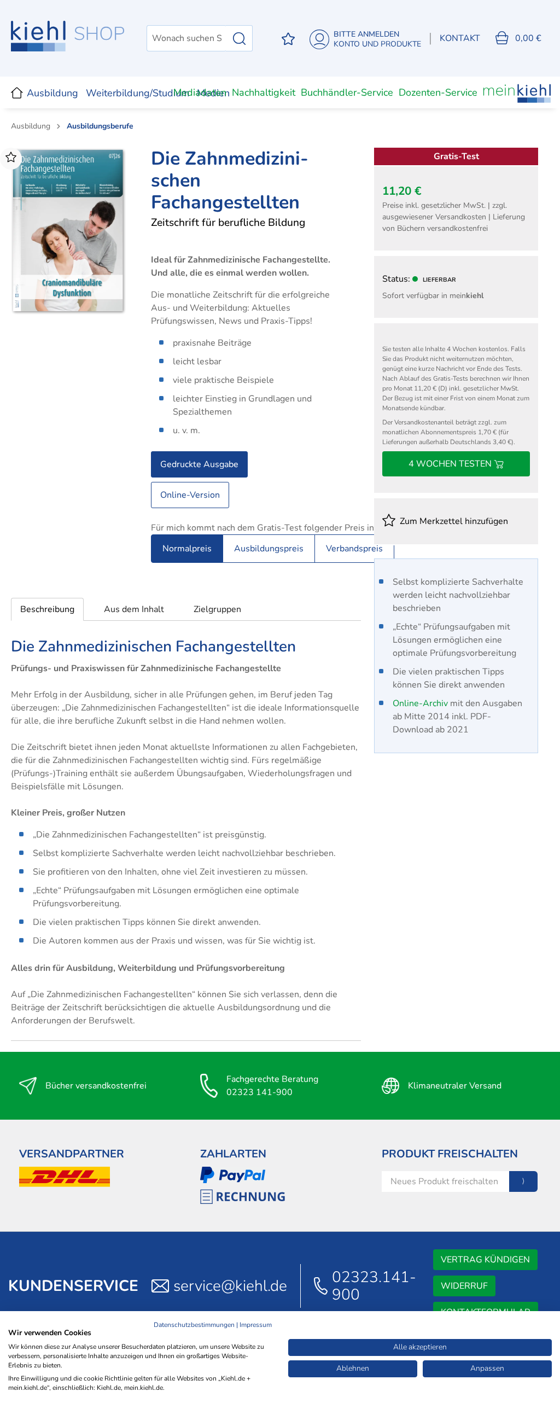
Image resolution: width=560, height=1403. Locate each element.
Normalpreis (187, 549)
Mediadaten (199, 92)
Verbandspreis (354, 549)
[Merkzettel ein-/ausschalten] (11, 159)
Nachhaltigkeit (263, 92)
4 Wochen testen (451, 464)
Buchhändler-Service (347, 92)
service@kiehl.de (230, 1286)
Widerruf (464, 1286)
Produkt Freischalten (450, 1153)
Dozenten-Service (438, 92)
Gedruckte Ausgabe (199, 464)
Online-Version (190, 495)
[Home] (17, 92)
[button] (47, 609)
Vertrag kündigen (485, 1260)
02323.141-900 (374, 1285)
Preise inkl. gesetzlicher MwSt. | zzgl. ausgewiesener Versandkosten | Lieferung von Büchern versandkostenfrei (453, 217)
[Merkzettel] (288, 38)
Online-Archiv (420, 703)
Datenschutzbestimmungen (194, 1324)
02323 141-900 (259, 1092)
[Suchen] (239, 38)
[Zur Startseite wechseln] (68, 36)
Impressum (256, 1324)
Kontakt (460, 38)
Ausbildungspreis (269, 549)
